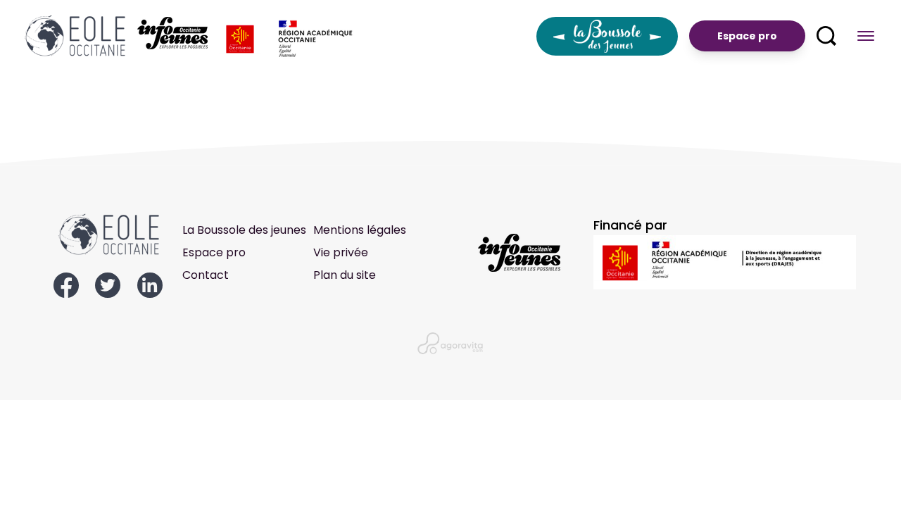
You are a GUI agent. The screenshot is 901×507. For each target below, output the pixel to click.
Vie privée (340, 252)
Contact (205, 275)
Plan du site (344, 275)
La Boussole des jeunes (244, 230)
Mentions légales (359, 230)
